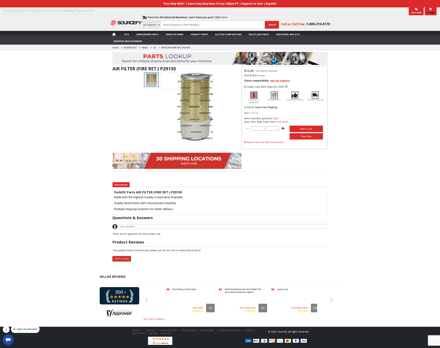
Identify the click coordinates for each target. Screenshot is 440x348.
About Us (136, 330)
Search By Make (174, 34)
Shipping (68, 10)
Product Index (207, 330)
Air (154, 47)
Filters (145, 47)
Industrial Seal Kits (288, 34)
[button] (148, 300)
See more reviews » (154, 319)
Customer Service (168, 330)
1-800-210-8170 (318, 24)
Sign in (22, 10)
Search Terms (138, 333)
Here (224, 17)
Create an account (41, 10)
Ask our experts (280, 80)
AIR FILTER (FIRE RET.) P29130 (175, 47)
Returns (57, 10)
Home (115, 47)
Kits (126, 34)
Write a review (122, 259)
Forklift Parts (199, 34)
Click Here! (282, 121)
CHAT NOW (416, 12)
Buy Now (306, 136)
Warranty (166, 333)
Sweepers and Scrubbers (127, 41)
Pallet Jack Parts (259, 34)
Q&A (275, 118)
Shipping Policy (189, 330)
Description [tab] (121, 184)
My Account (10, 10)
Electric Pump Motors (228, 34)
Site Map (153, 333)
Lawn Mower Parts (147, 34)
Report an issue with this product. (265, 142)
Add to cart (306, 128)
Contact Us (150, 330)
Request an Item (85, 10)
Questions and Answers (229, 330)
